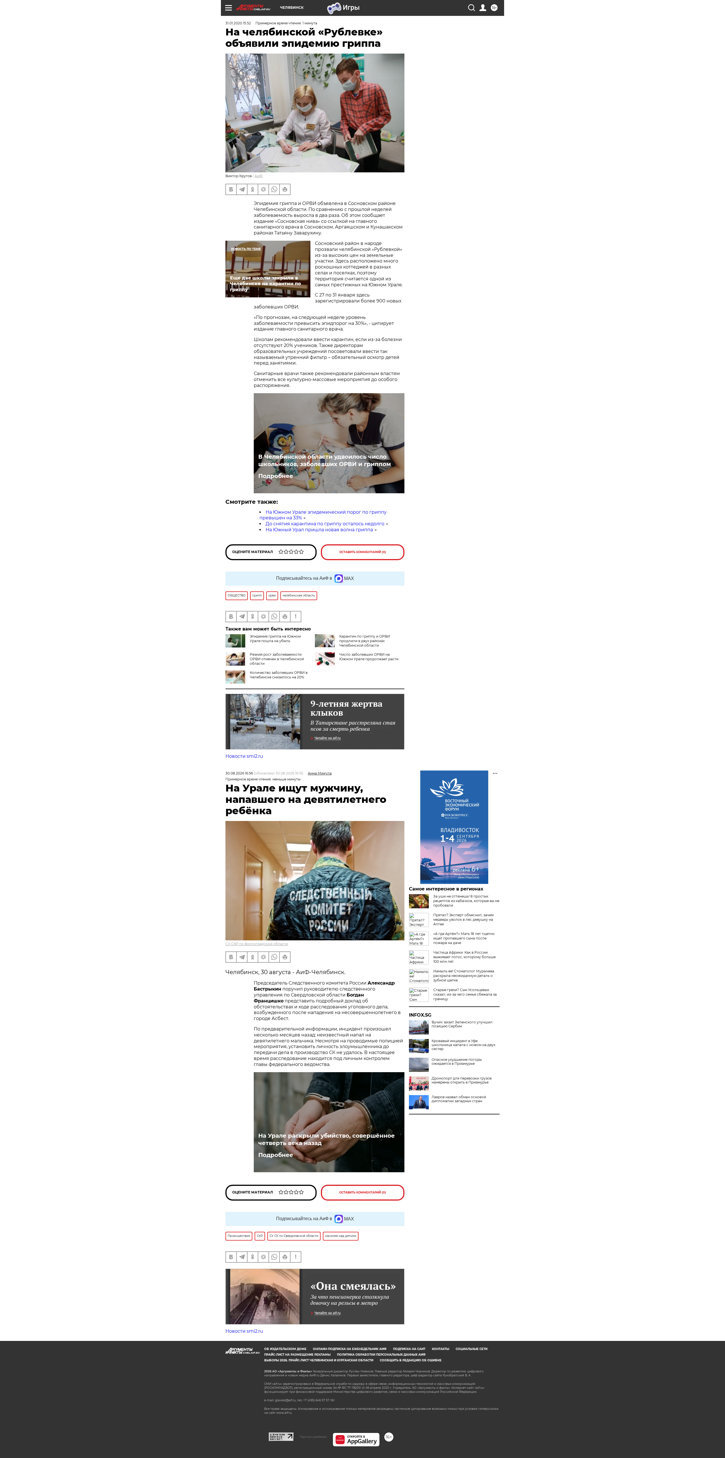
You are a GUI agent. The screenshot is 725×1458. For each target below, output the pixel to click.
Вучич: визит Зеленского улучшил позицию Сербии (462, 1024)
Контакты (440, 1349)
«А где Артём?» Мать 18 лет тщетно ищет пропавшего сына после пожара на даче (464, 938)
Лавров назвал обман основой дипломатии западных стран (459, 1099)
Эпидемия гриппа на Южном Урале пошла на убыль (275, 638)
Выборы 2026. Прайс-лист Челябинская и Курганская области (318, 1360)
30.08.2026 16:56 (239, 773)
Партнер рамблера (313, 1436)
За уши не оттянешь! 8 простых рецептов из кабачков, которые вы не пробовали (466, 900)
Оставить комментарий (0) (362, 552)
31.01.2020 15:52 (238, 23)
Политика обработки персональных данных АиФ (381, 1355)
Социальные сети (471, 1349)
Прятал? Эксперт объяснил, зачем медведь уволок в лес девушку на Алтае (463, 919)
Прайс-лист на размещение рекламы (297, 1355)
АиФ (259, 176)
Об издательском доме (285, 1349)
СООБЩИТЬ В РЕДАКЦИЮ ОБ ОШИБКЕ (411, 1360)
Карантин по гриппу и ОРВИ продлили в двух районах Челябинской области (364, 640)
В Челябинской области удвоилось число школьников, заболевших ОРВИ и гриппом (324, 460)
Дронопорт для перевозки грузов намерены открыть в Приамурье (462, 1080)
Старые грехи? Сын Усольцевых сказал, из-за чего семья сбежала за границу (465, 994)
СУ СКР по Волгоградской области (256, 944)
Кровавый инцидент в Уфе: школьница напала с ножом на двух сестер (463, 1045)
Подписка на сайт (409, 1349)
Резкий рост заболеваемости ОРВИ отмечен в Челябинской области (277, 659)
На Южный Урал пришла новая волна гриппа (319, 529)
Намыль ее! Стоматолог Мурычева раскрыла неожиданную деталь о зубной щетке (463, 975)
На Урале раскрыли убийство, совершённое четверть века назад (326, 1139)
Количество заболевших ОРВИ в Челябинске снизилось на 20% (279, 674)
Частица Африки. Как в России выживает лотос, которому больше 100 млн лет (464, 957)
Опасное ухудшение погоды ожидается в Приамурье (457, 1062)
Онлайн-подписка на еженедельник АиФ (350, 1349)
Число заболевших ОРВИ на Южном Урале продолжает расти (368, 656)
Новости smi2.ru (244, 756)
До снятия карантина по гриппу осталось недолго (325, 523)
